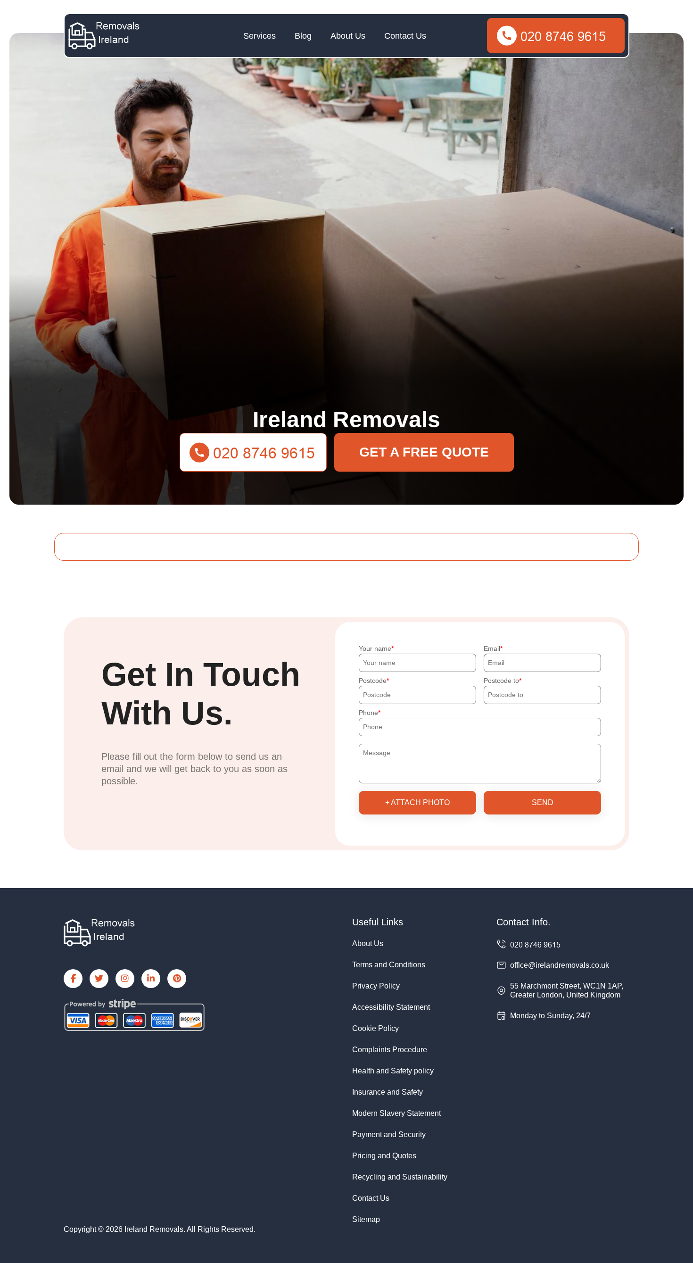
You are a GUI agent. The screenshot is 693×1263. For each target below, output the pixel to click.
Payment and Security (389, 1134)
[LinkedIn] (150, 978)
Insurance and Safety (387, 1092)
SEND (542, 802)
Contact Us (405, 36)
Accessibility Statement (391, 1007)
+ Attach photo (417, 802)
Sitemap (366, 1219)
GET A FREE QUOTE (424, 452)
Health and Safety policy (393, 1071)
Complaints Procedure (389, 1050)
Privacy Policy (376, 986)
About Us (347, 36)
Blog (303, 36)
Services (259, 36)
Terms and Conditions (388, 965)
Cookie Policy (375, 1028)
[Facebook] (73, 978)
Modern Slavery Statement (396, 1113)
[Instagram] (125, 978)
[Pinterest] (176, 978)
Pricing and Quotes (384, 1156)
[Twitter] (99, 978)
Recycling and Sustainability (399, 1177)
